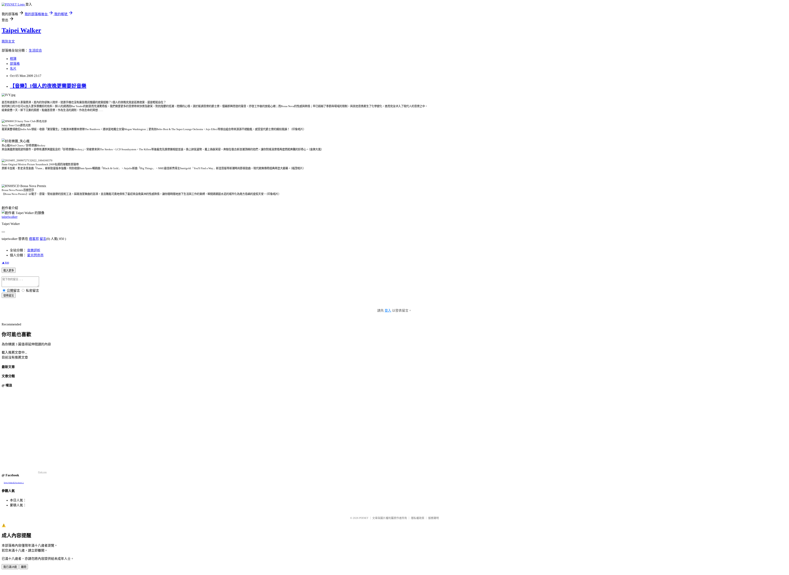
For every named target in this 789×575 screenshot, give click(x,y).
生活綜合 (35, 50)
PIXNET (363, 517)
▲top (5, 262)
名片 (13, 68)
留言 (43, 239)
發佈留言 (8, 295)
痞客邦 (34, 239)
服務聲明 (433, 517)
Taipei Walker (21, 30)
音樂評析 (33, 250)
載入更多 (8, 270)
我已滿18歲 (10, 566)
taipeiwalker (9, 217)
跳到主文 (8, 41)
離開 (23, 566)
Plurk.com (42, 472)
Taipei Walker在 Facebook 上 (14, 483)
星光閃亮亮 (35, 255)
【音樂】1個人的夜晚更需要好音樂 (48, 86)
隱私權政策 (417, 517)
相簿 (13, 58)
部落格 (15, 63)
